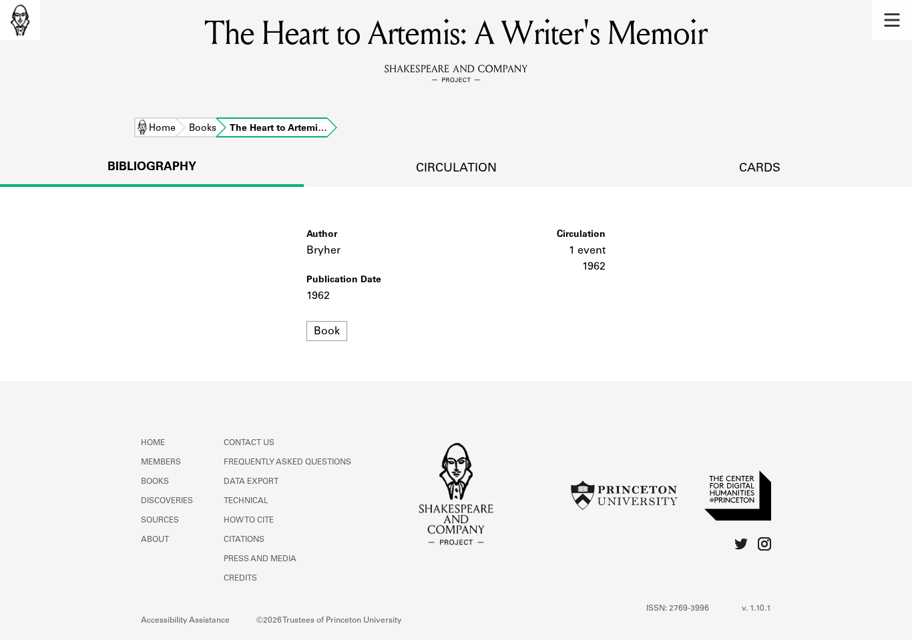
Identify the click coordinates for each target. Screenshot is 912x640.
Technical (246, 501)
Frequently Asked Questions (287, 462)
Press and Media (260, 559)
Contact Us (249, 443)
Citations (244, 540)
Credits (240, 579)
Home (162, 128)
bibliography (151, 168)
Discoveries (167, 501)
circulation (456, 169)
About (155, 540)
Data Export (251, 482)
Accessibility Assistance (185, 621)
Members (161, 462)
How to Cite (249, 521)
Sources (160, 521)
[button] (892, 20)
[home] (20, 20)
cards (759, 169)
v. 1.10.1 (756, 609)
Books (202, 128)
